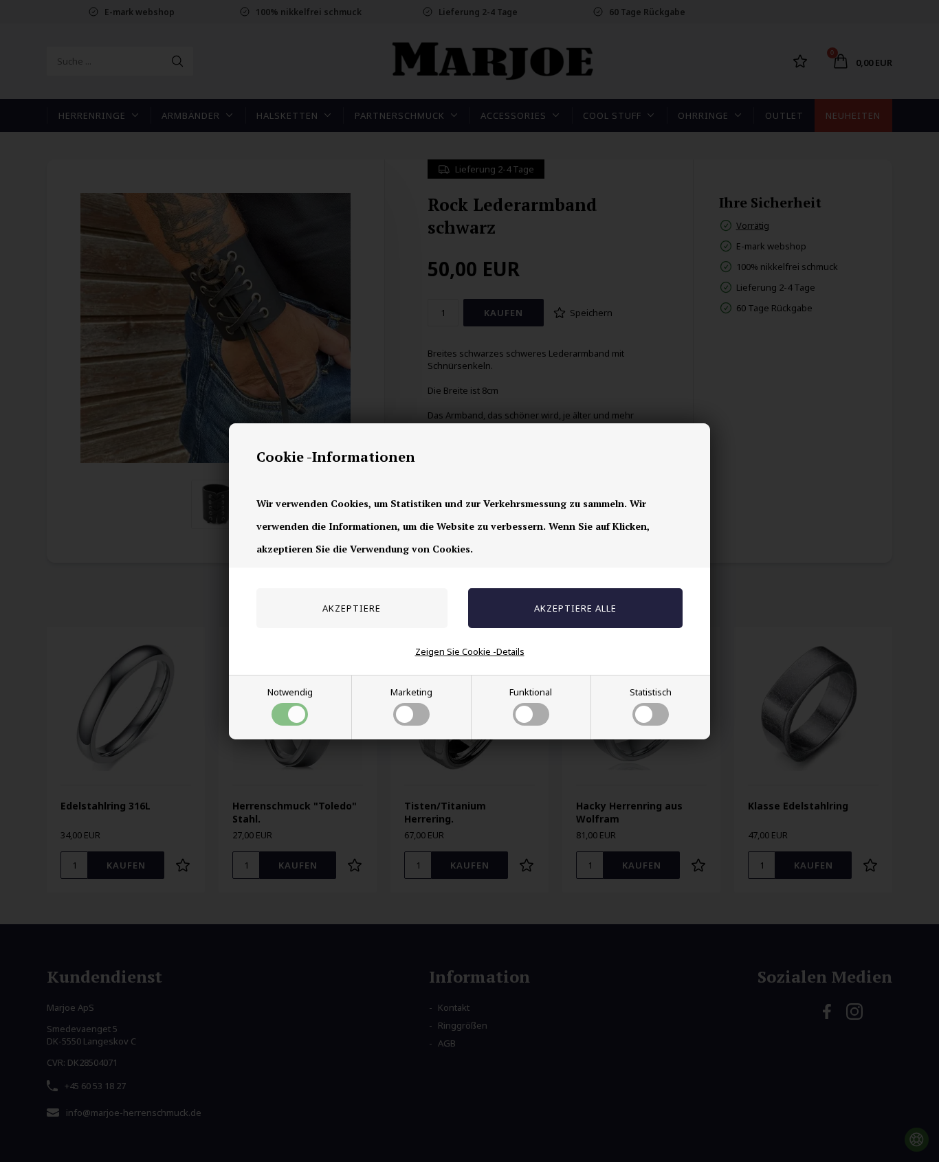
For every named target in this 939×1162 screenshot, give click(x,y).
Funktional (530, 692)
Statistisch (651, 692)
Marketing (411, 692)
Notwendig (290, 692)
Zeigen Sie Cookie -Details (469, 651)
